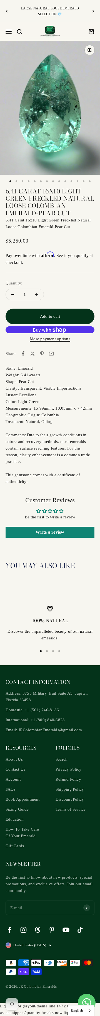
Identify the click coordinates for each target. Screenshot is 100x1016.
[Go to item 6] (41, 181)
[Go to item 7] (47, 181)
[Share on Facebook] (23, 353)
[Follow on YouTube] (66, 930)
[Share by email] (51, 353)
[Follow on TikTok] (80, 930)
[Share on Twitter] (32, 353)
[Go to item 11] (71, 181)
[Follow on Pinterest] (52, 930)
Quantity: (14, 283)
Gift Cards (15, 846)
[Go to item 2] (16, 181)
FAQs (11, 789)
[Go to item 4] (28, 181)
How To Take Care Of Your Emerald (22, 832)
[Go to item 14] (90, 181)
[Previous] (7, 11)
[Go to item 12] (77, 181)
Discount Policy (70, 799)
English (77, 1010)
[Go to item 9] (59, 181)
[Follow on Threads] (37, 930)
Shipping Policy (70, 789)
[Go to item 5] (35, 181)
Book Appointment (23, 799)
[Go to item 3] (22, 181)
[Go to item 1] (10, 181)
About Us (14, 759)
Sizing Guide (17, 809)
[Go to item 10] (65, 181)
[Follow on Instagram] (23, 930)
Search (62, 759)
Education (15, 819)
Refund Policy (68, 779)
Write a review (50, 532)
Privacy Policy (68, 769)
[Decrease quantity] (13, 294)
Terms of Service (71, 809)
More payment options (50, 339)
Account (13, 779)
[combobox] (81, 1010)
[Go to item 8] (53, 181)
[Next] (93, 11)
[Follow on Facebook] (9, 930)
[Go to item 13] (83, 181)
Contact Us (15, 769)
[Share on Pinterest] (42, 353)
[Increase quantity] (37, 294)
